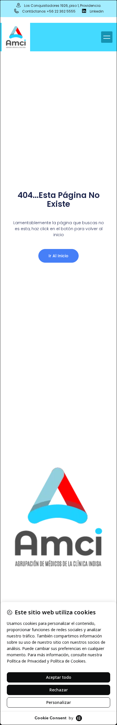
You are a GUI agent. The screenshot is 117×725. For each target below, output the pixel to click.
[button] (106, 37)
